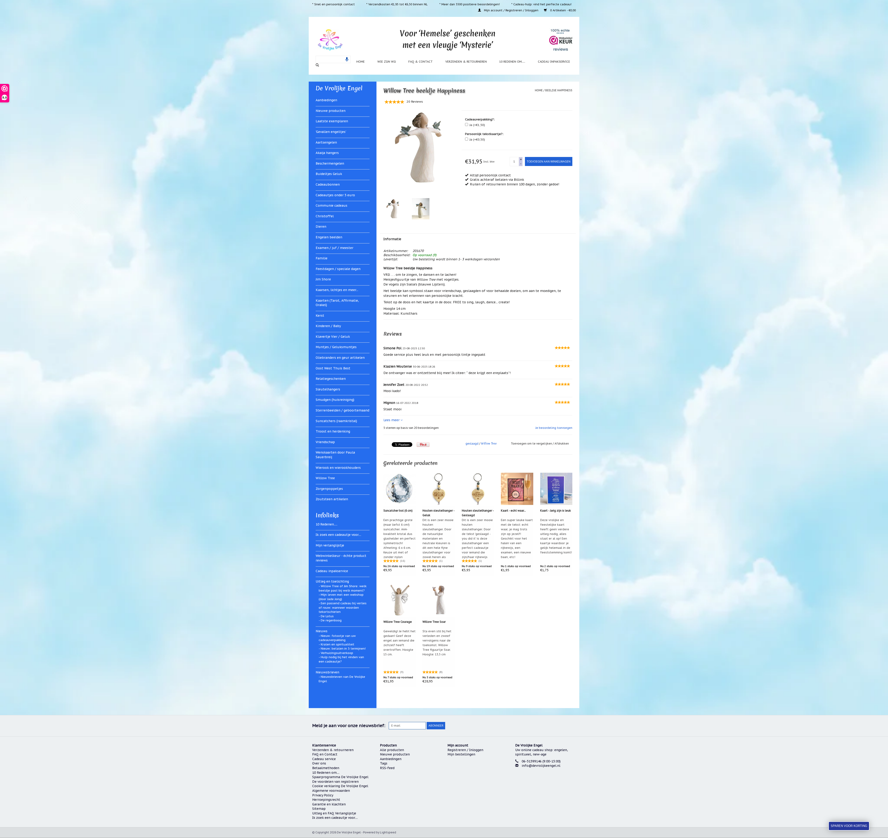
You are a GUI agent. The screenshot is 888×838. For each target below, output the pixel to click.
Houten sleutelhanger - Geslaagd (478, 513)
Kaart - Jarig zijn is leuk (555, 510)
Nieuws (321, 631)
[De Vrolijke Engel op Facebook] (539, 725)
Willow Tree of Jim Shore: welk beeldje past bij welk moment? (343, 588)
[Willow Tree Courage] (399, 600)
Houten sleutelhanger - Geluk (438, 513)
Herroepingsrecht (326, 800)
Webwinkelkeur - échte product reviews (341, 558)
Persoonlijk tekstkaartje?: (484, 134)
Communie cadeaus (331, 205)
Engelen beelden (329, 237)
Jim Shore (323, 279)
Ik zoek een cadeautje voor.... (338, 535)
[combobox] (333, 59)
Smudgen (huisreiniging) (335, 400)
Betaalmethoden (325, 768)
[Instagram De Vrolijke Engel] (572, 725)
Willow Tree (325, 478)
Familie (321, 258)
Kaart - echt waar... (513, 510)
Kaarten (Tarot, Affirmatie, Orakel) (337, 302)
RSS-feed (387, 768)
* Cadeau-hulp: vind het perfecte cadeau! (541, 4)
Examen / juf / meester (334, 248)
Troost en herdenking (333, 431)
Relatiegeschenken (331, 379)
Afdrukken (562, 443)
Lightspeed (388, 832)
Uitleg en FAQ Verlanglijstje (334, 813)
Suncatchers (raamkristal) (336, 421)
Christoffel (325, 216)
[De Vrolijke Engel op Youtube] (563, 725)
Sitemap (319, 809)
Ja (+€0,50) (477, 139)
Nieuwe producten (330, 111)
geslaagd (472, 443)
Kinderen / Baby (328, 326)
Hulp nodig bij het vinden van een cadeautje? (341, 659)
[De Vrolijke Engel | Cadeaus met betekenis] (330, 39)
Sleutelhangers (328, 389)
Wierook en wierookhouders (338, 468)
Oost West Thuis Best (333, 368)
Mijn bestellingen (461, 754)
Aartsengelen (326, 142)
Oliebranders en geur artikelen (340, 358)
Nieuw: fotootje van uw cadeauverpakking (337, 638)
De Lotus (327, 616)
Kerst (320, 315)
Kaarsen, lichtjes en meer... (337, 290)
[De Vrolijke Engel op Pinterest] (555, 725)
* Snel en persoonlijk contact (333, 4)
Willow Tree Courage (397, 621)
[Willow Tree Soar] (438, 600)
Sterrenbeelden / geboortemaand (342, 410)
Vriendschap (325, 442)
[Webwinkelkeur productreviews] (560, 39)
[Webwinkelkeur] (545, 783)
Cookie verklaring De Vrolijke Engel (340, 786)
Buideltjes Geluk (329, 174)
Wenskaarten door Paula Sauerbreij (335, 454)
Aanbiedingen (326, 100)
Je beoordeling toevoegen (553, 428)
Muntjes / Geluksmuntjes (336, 347)
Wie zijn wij (386, 61)
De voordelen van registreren (335, 782)
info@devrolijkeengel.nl (541, 766)
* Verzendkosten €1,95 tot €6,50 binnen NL (397, 4)
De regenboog (331, 620)
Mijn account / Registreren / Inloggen (511, 10)
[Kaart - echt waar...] (517, 489)
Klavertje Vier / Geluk (333, 337)
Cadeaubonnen (328, 184)
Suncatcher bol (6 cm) (398, 510)
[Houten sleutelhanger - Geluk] (438, 489)
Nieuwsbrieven (327, 672)
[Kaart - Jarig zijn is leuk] (556, 489)
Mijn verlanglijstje (330, 545)
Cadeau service (324, 759)
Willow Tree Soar (434, 621)
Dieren (321, 226)
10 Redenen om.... (325, 772)
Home (360, 61)
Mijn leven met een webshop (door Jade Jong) (341, 597)
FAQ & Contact (420, 61)
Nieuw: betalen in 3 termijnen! (343, 649)
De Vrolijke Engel (339, 88)
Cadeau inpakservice (554, 61)
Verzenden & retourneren (466, 61)
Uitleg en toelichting (332, 581)
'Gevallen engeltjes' (331, 132)
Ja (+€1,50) (477, 125)
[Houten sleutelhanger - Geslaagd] (478, 489)
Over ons (319, 763)
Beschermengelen (330, 163)
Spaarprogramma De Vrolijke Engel (340, 777)
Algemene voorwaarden (331, 791)
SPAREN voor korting (849, 826)
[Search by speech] (346, 59)
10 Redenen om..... (512, 61)
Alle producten (392, 750)
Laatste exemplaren (332, 121)
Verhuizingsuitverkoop (337, 653)
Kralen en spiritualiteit (337, 644)
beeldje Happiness (558, 90)
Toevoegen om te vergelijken (532, 443)
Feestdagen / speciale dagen (338, 269)
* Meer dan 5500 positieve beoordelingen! (469, 4)
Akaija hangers (327, 153)
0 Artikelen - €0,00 (562, 10)
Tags (383, 763)
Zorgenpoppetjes (329, 489)
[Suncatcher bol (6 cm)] (399, 489)
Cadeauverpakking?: (480, 119)
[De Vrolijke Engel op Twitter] (547, 725)
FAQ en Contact (324, 754)
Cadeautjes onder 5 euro (335, 195)
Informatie (392, 239)
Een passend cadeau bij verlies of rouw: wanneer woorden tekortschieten (343, 607)
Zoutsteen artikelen (332, 499)
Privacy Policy (322, 795)
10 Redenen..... (326, 524)
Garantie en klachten (329, 804)
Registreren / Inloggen (465, 750)
